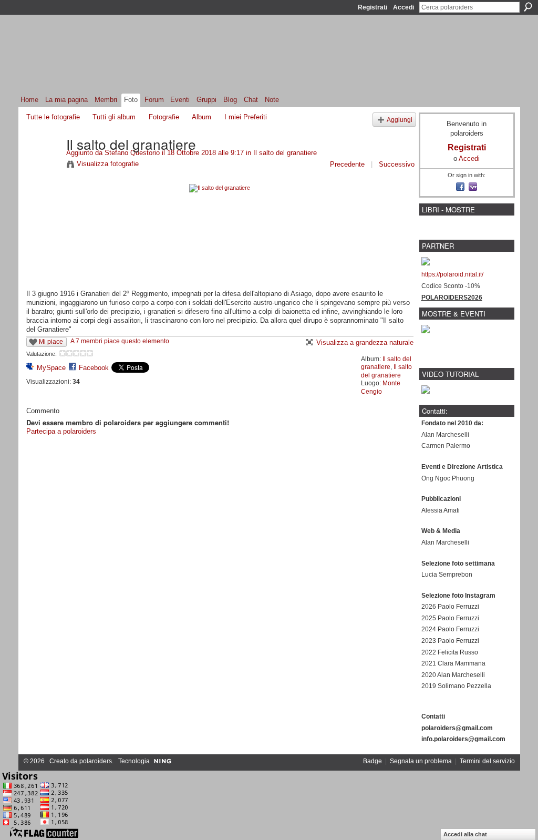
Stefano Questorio (132, 153)
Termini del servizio (487, 761)
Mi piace (51, 341)
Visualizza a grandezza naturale (364, 342)
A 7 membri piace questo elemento (119, 341)
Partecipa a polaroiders (61, 431)
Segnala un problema (421, 761)
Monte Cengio (380, 387)
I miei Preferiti (245, 117)
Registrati (372, 7)
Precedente (347, 164)
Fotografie (164, 117)
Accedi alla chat (465, 834)
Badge (372, 761)
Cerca (528, 7)
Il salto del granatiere (285, 153)
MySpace (51, 368)
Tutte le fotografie (53, 117)
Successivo (397, 164)
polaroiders (95, 761)
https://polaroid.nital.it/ (452, 274)
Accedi (403, 7)
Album (201, 117)
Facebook (94, 368)
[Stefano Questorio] (43, 165)
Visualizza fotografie (108, 164)
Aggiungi (399, 119)
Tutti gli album (114, 117)
